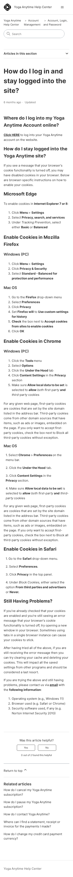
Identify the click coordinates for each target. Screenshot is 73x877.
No (47, 747)
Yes (26, 747)
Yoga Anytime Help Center (23, 869)
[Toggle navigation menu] (62, 7)
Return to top (13, 771)
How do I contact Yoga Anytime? (27, 814)
